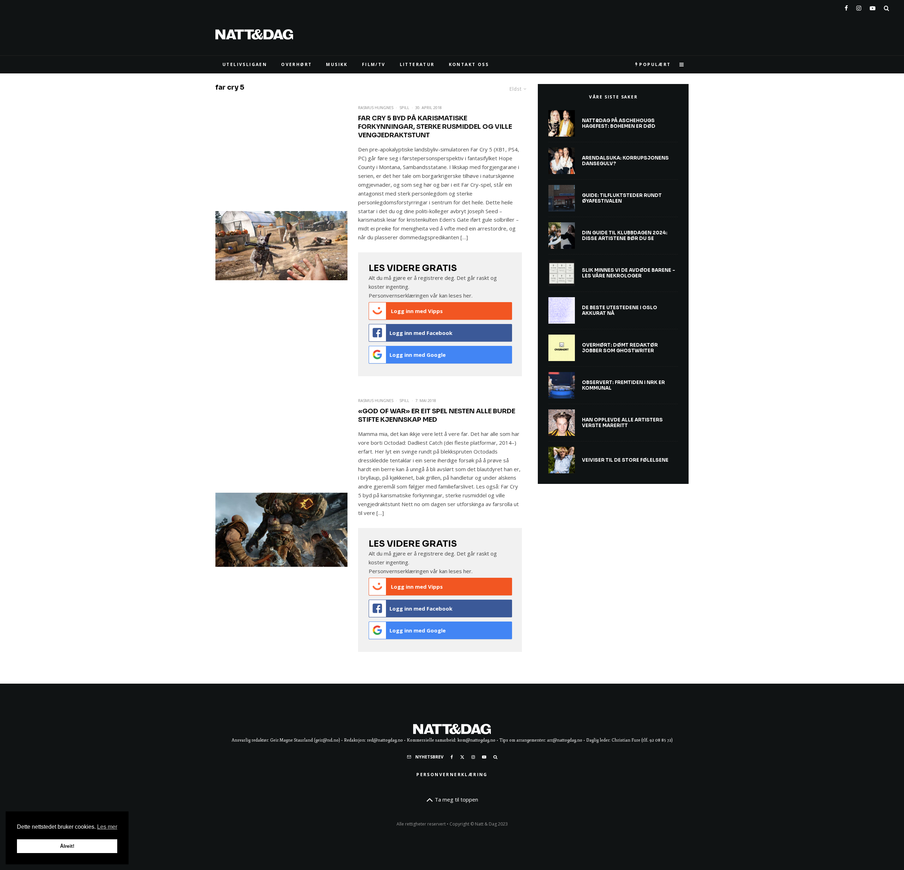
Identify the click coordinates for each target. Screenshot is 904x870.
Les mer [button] (107, 827)
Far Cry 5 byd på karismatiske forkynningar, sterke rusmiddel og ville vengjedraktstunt (435, 126)
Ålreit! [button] (67, 846)
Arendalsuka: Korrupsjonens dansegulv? (625, 160)
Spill (404, 107)
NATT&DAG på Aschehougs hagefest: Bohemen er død (618, 123)
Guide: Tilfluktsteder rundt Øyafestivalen (622, 198)
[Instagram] (859, 6)
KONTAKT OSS (469, 64)
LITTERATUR (417, 64)
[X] (462, 757)
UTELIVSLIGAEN (244, 64)
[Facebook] (846, 6)
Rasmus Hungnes (375, 107)
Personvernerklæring (452, 775)
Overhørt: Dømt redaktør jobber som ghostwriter (620, 347)
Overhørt (296, 64)
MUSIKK (336, 64)
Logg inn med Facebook (420, 332)
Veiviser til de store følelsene (625, 460)
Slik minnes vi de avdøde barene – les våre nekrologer (628, 273)
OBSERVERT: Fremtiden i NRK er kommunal (623, 385)
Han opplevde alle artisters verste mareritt (622, 422)
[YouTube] (873, 6)
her (467, 295)
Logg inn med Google (417, 354)
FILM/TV (374, 64)
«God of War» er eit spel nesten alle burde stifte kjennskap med (436, 415)
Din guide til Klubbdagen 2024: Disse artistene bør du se (624, 235)
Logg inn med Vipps (416, 310)
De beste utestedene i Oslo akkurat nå (619, 310)
